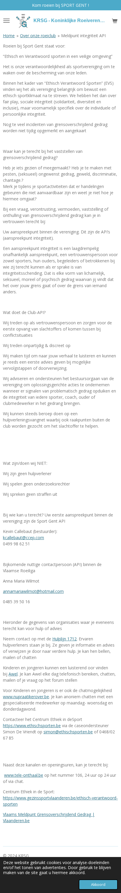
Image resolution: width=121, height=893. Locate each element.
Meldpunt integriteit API (83, 35)
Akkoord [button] (98, 884)
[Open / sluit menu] (6, 20)
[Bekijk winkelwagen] (114, 20)
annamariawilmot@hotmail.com (33, 591)
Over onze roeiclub (38, 35)
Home (9, 35)
